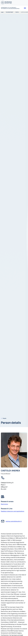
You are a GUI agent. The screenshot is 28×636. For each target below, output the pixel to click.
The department (9, 12)
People (17, 12)
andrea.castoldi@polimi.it (14, 521)
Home (2, 12)
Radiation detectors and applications (12, 511)
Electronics (4, 504)
